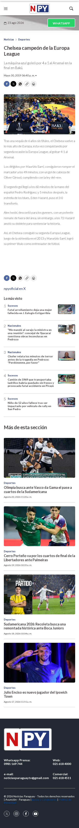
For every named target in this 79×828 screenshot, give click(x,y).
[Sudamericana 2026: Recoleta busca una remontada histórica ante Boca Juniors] (39, 594)
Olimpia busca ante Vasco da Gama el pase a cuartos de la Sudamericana (38, 489)
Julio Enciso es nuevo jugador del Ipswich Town (35, 694)
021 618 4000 (62, 761)
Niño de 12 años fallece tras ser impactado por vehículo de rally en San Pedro (29, 406)
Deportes (24, 39)
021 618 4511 (62, 775)
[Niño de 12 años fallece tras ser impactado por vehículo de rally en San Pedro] (66, 402)
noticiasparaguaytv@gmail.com (26, 775)
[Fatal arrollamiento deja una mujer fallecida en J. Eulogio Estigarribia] (66, 309)
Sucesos (13, 305)
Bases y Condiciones (44, 799)
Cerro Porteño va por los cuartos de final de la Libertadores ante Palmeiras (39, 558)
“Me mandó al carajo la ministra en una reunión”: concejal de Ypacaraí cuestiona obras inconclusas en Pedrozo (30, 334)
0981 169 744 (17, 761)
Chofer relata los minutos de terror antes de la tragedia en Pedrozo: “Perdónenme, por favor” (30, 359)
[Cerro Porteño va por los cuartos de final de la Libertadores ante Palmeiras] (39, 526)
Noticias (9, 39)
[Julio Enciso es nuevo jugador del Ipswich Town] (39, 663)
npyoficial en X (15, 288)
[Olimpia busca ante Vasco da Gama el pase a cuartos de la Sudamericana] (39, 458)
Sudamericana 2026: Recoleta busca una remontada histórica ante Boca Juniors (35, 626)
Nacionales (14, 325)
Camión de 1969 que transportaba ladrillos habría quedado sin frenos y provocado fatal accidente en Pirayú (31, 383)
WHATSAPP (61, 23)
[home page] (39, 8)
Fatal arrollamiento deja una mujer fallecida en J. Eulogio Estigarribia (30, 311)
